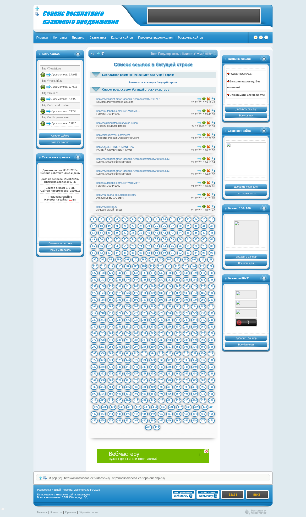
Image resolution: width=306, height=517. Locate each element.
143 (102, 279)
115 (119, 266)
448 (144, 413)
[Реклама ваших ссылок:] (246, 159)
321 (211, 353)
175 (119, 293)
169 (194, 286)
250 (119, 326)
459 (111, 420)
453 (186, 413)
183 (186, 293)
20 (117, 225)
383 (102, 386)
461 (128, 420)
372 (136, 380)
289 (194, 340)
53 (125, 239)
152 (178, 279)
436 (171, 407)
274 (194, 333)
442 (94, 413)
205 (119, 306)
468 (186, 420)
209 (153, 306)
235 (119, 319)
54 (132, 239)
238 (144, 319)
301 (169, 346)
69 (125, 246)
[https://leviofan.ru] (246, 313)
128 (102, 272)
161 (128, 286)
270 (161, 333)
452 (178, 413)
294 (111, 346)
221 (128, 313)
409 (194, 393)
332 (178, 360)
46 (196, 232)
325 (119, 360)
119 (152, 266)
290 (203, 340)
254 (153, 326)
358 (144, 373)
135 (161, 272)
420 (161, 400)
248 (102, 326)
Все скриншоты (246, 193)
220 (119, 313)
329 (153, 360)
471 (211, 420)
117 (136, 266)
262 (94, 333)
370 (119, 380)
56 (148, 239)
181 (169, 293)
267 (136, 333)
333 (186, 360)
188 (102, 299)
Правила (78, 37)
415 (119, 400)
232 (94, 319)
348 (186, 366)
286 (169, 340)
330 (161, 360)
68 (117, 246)
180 (161, 293)
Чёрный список (88, 512)
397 (94, 393)
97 (94, 259)
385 (119, 386)
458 (102, 420)
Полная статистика (60, 243)
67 (109, 246)
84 (117, 252)
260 (203, 326)
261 (211, 326)
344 (153, 366)
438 (188, 407)
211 (169, 306)
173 (102, 293)
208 (144, 306)
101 (127, 259)
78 (196, 246)
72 (148, 246)
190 (119, 299)
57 (156, 239)
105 (160, 259)
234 (111, 319)
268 (144, 333)
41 (156, 232)
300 (161, 346)
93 (188, 252)
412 (94, 400)
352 (94, 373)
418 (144, 400)
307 (94, 353)
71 (140, 246)
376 (169, 380)
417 (136, 400)
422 (178, 400)
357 (136, 373)
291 (211, 340)
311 (128, 353)
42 (164, 232)
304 (194, 346)
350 (203, 366)
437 (180, 407)
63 (203, 239)
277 (94, 340)
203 (102, 306)
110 (202, 259)
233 (102, 319)
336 (211, 360)
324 (111, 360)
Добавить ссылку (246, 109)
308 (102, 353)
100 (119, 259)
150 (161, 279)
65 (93, 246)
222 (136, 313)
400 (119, 393)
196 (169, 299)
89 (156, 252)
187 (94, 299)
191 (128, 299)
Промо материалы (60, 249)
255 (161, 326)
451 (169, 413)
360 (161, 373)
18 (101, 225)
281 (128, 340)
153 (186, 279)
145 (119, 279)
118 (144, 266)
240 (161, 319)
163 (144, 286)
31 (203, 225)
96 (211, 252)
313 (144, 353)
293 (102, 346)
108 (186, 259)
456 (211, 413)
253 (144, 326)
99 (110, 259)
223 (144, 313)
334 (194, 360)
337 (94, 366)
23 (140, 225)
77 (188, 246)
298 (144, 346)
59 (172, 239)
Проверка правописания (155, 37)
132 (136, 272)
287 (178, 340)
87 (140, 252)
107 (177, 259)
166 (169, 286)
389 (153, 386)
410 (203, 393)
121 (168, 266)
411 (211, 393)
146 (128, 279)
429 (113, 407)
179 (153, 293)
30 (196, 225)
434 (155, 407)
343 (144, 366)
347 (178, 366)
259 (194, 326)
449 (153, 413)
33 (93, 232)
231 (211, 313)
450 (161, 413)
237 (136, 319)
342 (136, 366)
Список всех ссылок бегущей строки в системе (135, 89)
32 (211, 225)
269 (153, 333)
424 (194, 400)
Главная (42, 37)
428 (104, 407)
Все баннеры (246, 263)
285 (161, 340)
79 (203, 246)
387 (136, 386)
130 (119, 272)
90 (164, 252)
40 (148, 232)
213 (186, 306)
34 (101, 232)
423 (186, 400)
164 (153, 286)
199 (194, 299)
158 (102, 286)
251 (128, 326)
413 (102, 400)
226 (169, 313)
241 (169, 319)
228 (186, 313)
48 (211, 232)
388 (144, 386)
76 (180, 246)
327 (136, 360)
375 (161, 380)
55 (140, 239)
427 (96, 407)
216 (211, 306)
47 (203, 232)
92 (180, 252)
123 (185, 266)
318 (186, 353)
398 (102, 393)
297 (136, 346)
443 (102, 413)
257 (178, 326)
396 (211, 386)
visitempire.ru (81, 489)
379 (194, 380)
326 (128, 360)
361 (169, 373)
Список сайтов (60, 135)
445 (119, 413)
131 (128, 272)
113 (103, 266)
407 (178, 393)
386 (128, 386)
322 (94, 360)
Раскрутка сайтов (190, 37)
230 (203, 313)
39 (140, 232)
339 (111, 366)
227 (178, 313)
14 (196, 219)
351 (211, 366)
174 (111, 293)
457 (94, 420)
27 (172, 225)
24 (148, 225)
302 (178, 346)
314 (152, 353)
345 (161, 366)
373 (144, 380)
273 (186, 333)
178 (144, 293)
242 (178, 319)
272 (178, 333)
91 (172, 252)
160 (119, 286)
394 (194, 386)
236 (128, 319)
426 (211, 400)
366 (211, 373)
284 (153, 340)
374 (153, 380)
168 (186, 286)
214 (194, 306)
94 (196, 252)
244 (194, 319)
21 (125, 225)
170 (203, 286)
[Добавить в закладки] (261, 38)
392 (178, 386)
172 (94, 293)
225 (161, 313)
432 (138, 407)
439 (196, 407)
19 (109, 225)
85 (125, 252)
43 (172, 232)
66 (101, 246)
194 (153, 299)
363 (186, 373)
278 (102, 340)
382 (94, 386)
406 (169, 393)
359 (153, 373)
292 (94, 346)
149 (153, 279)
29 (188, 225)
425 (203, 400)
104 (152, 259)
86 (132, 252)
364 (194, 373)
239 (153, 319)
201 (211, 299)
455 (203, 413)
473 (157, 427)
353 (102, 373)
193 (144, 299)
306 (211, 346)
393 (186, 386)
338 (102, 366)
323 (102, 360)
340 (119, 366)
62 (196, 239)
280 (119, 340)
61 (188, 239)
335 (203, 360)
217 (94, 313)
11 (172, 219)
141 (211, 272)
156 (211, 279)
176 (128, 293)
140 (203, 272)
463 (144, 420)
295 (119, 346)
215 (203, 306)
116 (128, 266)
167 (178, 286)
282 (136, 340)
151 (169, 279)
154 (194, 279)
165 (161, 286)
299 (153, 346)
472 (148, 427)
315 (161, 353)
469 (194, 420)
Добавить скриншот (246, 186)
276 (211, 333)
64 (211, 239)
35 (109, 232)
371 (128, 380)
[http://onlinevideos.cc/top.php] (246, 322)
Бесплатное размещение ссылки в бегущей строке (138, 75)
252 (136, 326)
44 (180, 232)
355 (119, 373)
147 (136, 279)
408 (186, 393)
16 (211, 219)
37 (125, 232)
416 (128, 400)
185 (203, 293)
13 (188, 219)
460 (119, 420)
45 (188, 232)
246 (211, 319)
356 (128, 373)
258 (186, 326)
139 (194, 272)
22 (132, 225)
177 (136, 293)
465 (161, 420)
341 (128, 366)
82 (101, 252)
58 (164, 239)
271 (169, 333)
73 (156, 246)
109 (194, 259)
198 (186, 299)
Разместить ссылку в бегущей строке (153, 82)
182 (178, 293)
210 (161, 306)
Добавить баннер (246, 256)
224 (153, 313)
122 (177, 266)
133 (144, 272)
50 (101, 239)
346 (169, 366)
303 (186, 346)
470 (203, 420)
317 (177, 353)
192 (136, 299)
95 (203, 252)
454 (194, 413)
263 (102, 333)
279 (111, 340)
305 (203, 346)
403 (144, 393)
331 (169, 360)
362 (178, 373)
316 (169, 353)
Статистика (98, 37)
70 (132, 246)
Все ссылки (246, 115)
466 (169, 420)
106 (169, 259)
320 (203, 353)
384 (111, 386)
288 (186, 340)
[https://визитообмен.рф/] (246, 232)
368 (102, 380)
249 (111, 326)
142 (94, 279)
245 (203, 319)
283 (144, 340)
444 (111, 413)
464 (153, 420)
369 (111, 380)
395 (203, 386)
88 (148, 252)
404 (153, 393)
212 (177, 306)
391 (169, 386)
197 (178, 299)
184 (194, 293)
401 (128, 393)
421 (169, 400)
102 (135, 259)
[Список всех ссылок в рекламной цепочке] (37, 15)
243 (186, 319)
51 (109, 239)
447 (136, 413)
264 (111, 333)
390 (161, 386)
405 (161, 393)
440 (205, 407)
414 (111, 400)
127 (94, 272)
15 (203, 219)
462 (136, 420)
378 (186, 380)
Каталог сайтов (122, 37)
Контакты (60, 37)
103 (144, 259)
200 (203, 299)
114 (111, 266)
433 (146, 407)
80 (211, 246)
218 (102, 313)
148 (144, 279)
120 (160, 266)
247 (94, 326)
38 (132, 232)
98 (102, 259)
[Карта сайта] (266, 38)
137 (178, 272)
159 (111, 286)
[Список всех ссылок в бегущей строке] (103, 54)
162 (136, 286)
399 (111, 393)
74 (164, 246)
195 (161, 299)
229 (194, 313)
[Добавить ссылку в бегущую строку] (99, 54)
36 (117, 232)
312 (136, 353)
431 (129, 407)
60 (180, 239)
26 (164, 225)
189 (111, 299)
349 (194, 366)
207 (136, 306)
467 (178, 420)
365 (203, 373)
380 (203, 380)
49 (93, 239)
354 (111, 373)
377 (178, 380)
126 (210, 266)
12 (180, 219)
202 (94, 306)
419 (153, 400)
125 (202, 266)
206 (128, 306)
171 (211, 286)
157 (94, 286)
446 (128, 413)
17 (93, 225)
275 (203, 333)
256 (169, 326)
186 (211, 293)
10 (164, 219)
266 (128, 333)
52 (117, 239)
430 (121, 407)
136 (169, 272)
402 (136, 393)
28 (180, 225)
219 (111, 313)
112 (95, 266)
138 (186, 272)
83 (109, 252)
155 (203, 279)
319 (194, 353)
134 (153, 272)
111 (210, 259)
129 (111, 272)
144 (111, 279)
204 (111, 306)
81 (93, 252)
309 (111, 353)
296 (128, 346)
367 (94, 380)
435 (163, 407)
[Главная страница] (255, 38)
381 (211, 380)
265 (119, 333)
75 (172, 246)
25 (156, 225)
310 (119, 353)
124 (193, 266)
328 (144, 360)
